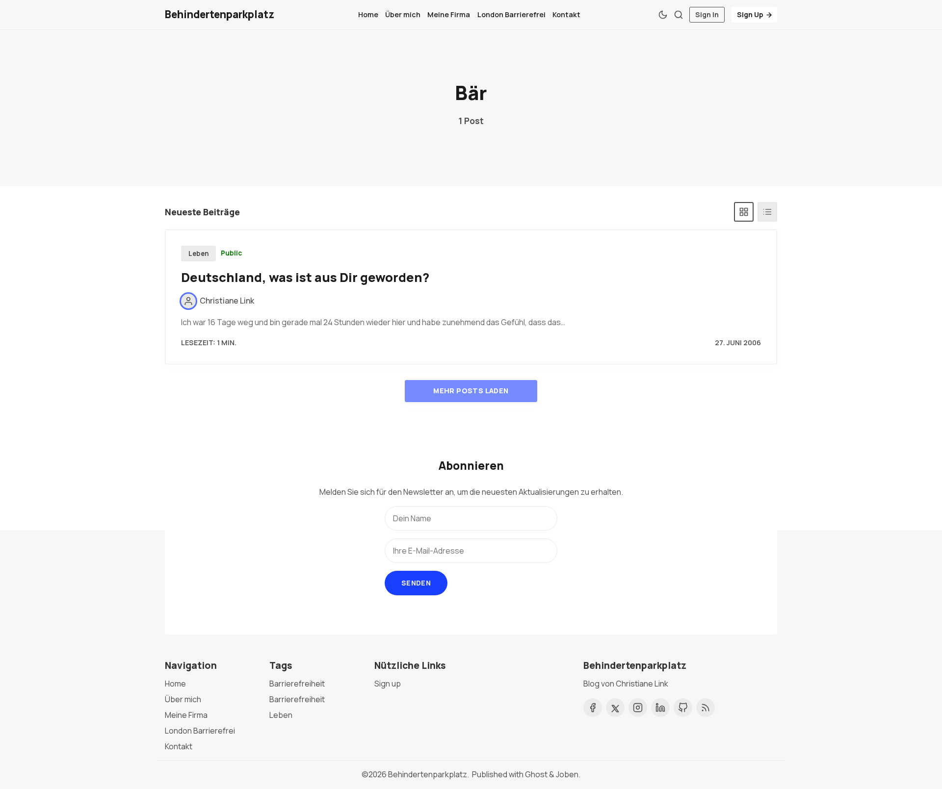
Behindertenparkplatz (427, 774)
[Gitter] (744, 212)
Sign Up (750, 14)
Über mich (402, 14)
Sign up (387, 683)
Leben (198, 253)
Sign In (707, 14)
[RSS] (705, 707)
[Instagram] (637, 707)
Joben (567, 774)
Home (368, 14)
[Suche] (678, 14)
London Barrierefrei (511, 14)
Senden (416, 582)
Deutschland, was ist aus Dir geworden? (305, 277)
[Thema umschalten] (662, 14)
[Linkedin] (660, 707)
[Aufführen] (767, 212)
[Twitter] (615, 707)
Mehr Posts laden (470, 390)
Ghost (536, 774)
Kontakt (566, 14)
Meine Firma (448, 14)
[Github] (683, 707)
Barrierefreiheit (297, 683)
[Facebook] (592, 707)
